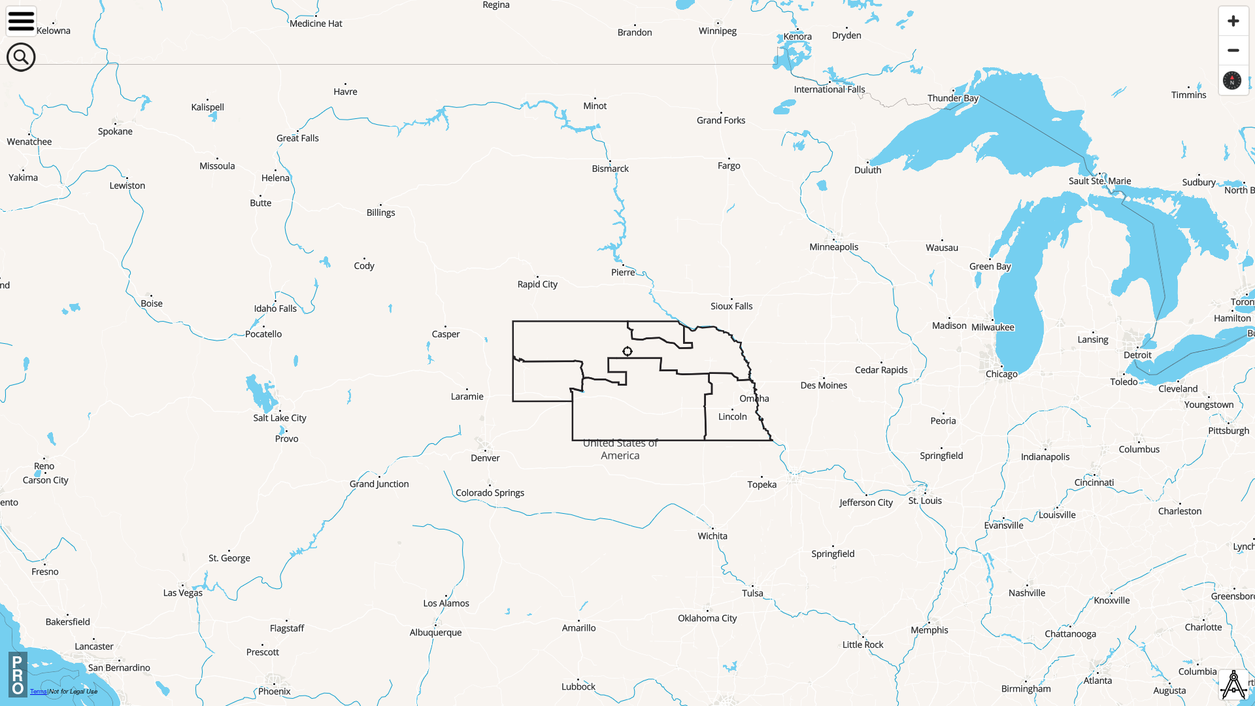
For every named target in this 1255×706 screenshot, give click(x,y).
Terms (38, 691)
